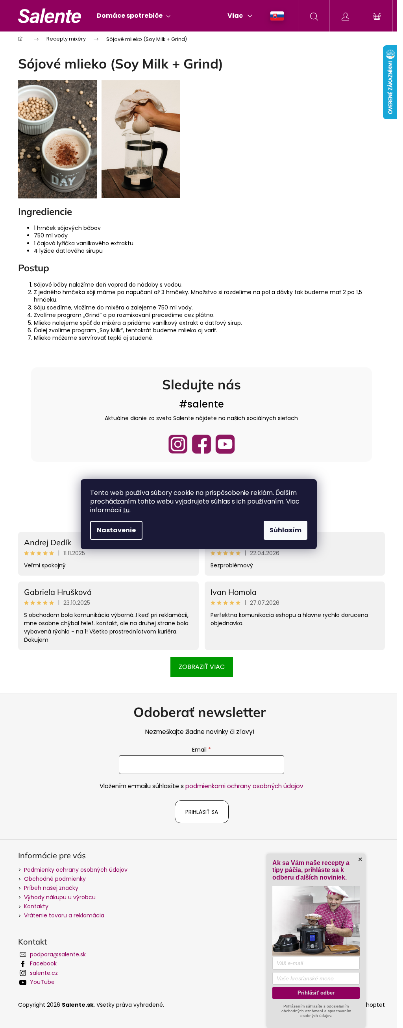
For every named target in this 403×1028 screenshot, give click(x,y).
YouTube (42, 982)
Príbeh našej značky (51, 888)
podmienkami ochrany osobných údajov (244, 786)
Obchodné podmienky (55, 879)
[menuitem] (133, 15)
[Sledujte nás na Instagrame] (178, 444)
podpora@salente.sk (58, 954)
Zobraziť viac (202, 666)
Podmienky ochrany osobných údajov (76, 870)
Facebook (43, 963)
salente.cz (44, 973)
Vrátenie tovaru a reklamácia (64, 915)
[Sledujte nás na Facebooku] (201, 444)
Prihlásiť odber (316, 993)
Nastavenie (116, 530)
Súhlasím (285, 530)
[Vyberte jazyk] (277, 16)
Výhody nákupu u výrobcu (60, 897)
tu (126, 510)
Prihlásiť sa (201, 812)
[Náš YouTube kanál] (225, 444)
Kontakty (36, 906)
